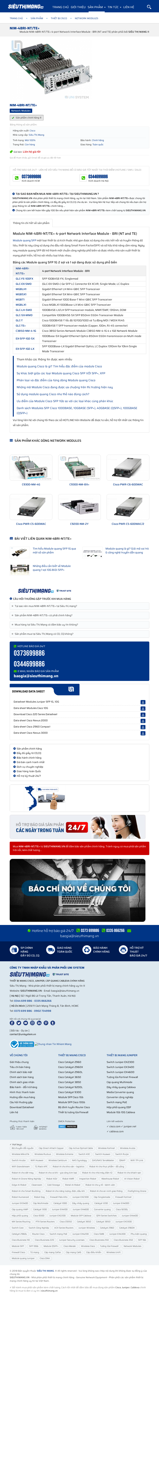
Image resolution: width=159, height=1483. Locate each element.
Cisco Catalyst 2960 (69, 1062)
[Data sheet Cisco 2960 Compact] (143, 727)
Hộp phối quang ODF (119, 1107)
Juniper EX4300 (117, 1234)
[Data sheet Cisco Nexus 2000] (143, 721)
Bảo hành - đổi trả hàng (23, 1087)
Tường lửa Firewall (109, 1246)
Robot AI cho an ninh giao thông (106, 1191)
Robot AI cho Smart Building (26, 1191)
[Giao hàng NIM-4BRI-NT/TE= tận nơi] (79, 798)
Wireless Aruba (127, 1148)
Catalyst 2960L (19, 1234)
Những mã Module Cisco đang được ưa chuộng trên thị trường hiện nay (65, 387)
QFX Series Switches (106, 1215)
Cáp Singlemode (102, 1197)
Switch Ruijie (122, 1154)
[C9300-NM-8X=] (79, 468)
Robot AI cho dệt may (23, 1172)
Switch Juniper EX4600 (120, 1072)
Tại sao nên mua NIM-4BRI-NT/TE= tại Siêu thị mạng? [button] (45, 606)
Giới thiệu (78, 7)
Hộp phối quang (20, 1215)
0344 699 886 (23, 1001)
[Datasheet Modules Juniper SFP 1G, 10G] (143, 702)
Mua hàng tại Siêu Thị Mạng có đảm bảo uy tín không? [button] (45, 624)
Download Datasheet (22, 1107)
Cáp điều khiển (93, 1252)
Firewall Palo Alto (58, 1197)
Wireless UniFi (113, 1252)
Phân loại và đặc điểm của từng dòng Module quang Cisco (56, 380)
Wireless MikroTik (20, 1154)
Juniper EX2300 (81, 1197)
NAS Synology (79, 1160)
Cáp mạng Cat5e (52, 1252)
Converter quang (102, 1209)
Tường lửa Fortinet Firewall (122, 1077)
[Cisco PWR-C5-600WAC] (31, 507)
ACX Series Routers (63, 1227)
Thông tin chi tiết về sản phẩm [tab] (31, 223)
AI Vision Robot (132, 1178)
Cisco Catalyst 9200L (70, 1087)
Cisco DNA (45, 1258)
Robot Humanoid (20, 1197)
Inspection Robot (87, 1178)
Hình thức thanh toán (22, 1092)
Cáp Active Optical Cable (81, 1148)
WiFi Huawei (37, 1160)
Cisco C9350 (66, 1221)
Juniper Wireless (87, 1227)
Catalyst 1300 (40, 1209)
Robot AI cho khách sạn (129, 1172)
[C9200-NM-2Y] (79, 507)
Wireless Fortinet (106, 1148)
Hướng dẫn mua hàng (22, 1097)
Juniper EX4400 (130, 1215)
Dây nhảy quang (80, 1203)
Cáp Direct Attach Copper (51, 1148)
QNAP (122, 1160)
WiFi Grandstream (21, 1166)
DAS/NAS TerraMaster (103, 1160)
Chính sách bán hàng (22, 1077)
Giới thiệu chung (19, 1062)
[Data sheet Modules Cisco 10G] (143, 708)
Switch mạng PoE (117, 1102)
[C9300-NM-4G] (31, 468)
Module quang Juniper (23, 1258)
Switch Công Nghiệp (39, 1227)
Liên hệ (128, 7)
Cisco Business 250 (99, 1240)
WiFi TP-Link (136, 1160)
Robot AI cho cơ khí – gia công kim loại (58, 1172)
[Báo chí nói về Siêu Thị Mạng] (79, 890)
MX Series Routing (21, 1221)
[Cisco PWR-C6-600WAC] (128, 468)
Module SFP (18, 1246)
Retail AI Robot (72, 1185)
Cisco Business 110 (21, 1240)
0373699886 (31, 177)
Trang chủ (60, 7)
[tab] (79, 606)
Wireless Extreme (64, 1154)
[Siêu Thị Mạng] (25, 7)
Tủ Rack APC (41, 1166)
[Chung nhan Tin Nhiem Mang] (53, 1044)
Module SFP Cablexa (81, 1215)
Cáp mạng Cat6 (73, 1252)
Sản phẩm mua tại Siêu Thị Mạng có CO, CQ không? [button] (43, 634)
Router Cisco (38, 1234)
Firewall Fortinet (123, 1197)
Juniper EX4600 (81, 1209)
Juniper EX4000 (121, 1203)
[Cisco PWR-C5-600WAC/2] (128, 507)
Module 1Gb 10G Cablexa (121, 1112)
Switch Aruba (18, 1160)
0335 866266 (43, 1001)
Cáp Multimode (40, 1203)
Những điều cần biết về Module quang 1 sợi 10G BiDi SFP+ (52, 568)
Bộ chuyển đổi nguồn (23, 1148)
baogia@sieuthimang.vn (36, 676)
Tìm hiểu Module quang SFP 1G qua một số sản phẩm (54, 550)
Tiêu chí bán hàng (20, 1067)
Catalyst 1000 (60, 1203)
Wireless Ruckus (43, 1154)
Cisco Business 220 (44, 1240)
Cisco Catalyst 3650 (69, 1077)
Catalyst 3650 (84, 1221)
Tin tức (113, 7)
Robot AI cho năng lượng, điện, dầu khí (65, 1191)
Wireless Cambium (57, 1160)
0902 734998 (42, 1011)
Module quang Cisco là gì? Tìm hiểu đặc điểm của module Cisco (59, 366)
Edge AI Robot (19, 1185)
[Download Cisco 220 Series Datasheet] (143, 715)
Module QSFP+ (51, 1246)
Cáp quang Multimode (119, 1082)
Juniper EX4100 (59, 1209)
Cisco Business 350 (123, 1240)
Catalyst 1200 (101, 1203)
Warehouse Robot (110, 1178)
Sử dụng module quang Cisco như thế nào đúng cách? (53, 394)
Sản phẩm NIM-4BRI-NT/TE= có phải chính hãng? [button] (43, 615)
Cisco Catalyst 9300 (69, 1092)
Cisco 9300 (38, 1215)
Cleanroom (37, 1185)
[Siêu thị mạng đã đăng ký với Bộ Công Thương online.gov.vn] (22, 1044)
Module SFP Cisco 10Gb (71, 1102)
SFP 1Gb (142, 1240)
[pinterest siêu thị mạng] (47, 1023)
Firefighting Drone (137, 1191)
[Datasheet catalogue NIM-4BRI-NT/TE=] (79, 689)
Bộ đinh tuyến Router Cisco (74, 1107)
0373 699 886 (23, 1011)
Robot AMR (68, 1178)
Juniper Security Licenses (71, 1240)
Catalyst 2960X (127, 1227)
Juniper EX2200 (57, 1215)
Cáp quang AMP (20, 1209)
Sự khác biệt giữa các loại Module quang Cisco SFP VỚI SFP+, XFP (61, 373)
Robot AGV (51, 1178)
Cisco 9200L (122, 1209)
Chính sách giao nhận (22, 1082)
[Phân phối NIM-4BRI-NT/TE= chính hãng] (79, 590)
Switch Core (17, 1227)
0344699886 (98, 177)
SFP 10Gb (33, 1246)
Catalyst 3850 (103, 1221)
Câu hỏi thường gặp (21, 1102)
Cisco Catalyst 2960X (70, 1067)
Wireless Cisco (88, 1246)
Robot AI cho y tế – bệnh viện (100, 1185)
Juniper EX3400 (20, 1203)
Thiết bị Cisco (59, 18)
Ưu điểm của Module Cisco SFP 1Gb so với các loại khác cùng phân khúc (65, 401)
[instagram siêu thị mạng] (33, 1023)
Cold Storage (53, 1185)
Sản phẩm (96, 7)
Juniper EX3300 (124, 1221)
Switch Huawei (102, 1154)
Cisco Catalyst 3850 (69, 1082)
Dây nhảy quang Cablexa (121, 1087)
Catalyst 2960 (107, 1227)
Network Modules (132, 1246)
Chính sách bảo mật (21, 1072)
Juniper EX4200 (81, 1234)
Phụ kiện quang (139, 1234)
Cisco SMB (99, 1234)
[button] (149, 7)
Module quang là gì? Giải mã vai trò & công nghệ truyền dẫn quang (127, 550)
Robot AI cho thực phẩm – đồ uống (106, 1166)
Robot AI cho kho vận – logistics (68, 1166)
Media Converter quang (120, 1092)
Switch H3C (84, 1154)
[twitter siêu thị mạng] (19, 1023)
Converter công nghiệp (120, 1097)
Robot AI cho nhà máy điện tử (97, 1172)
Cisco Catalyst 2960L (70, 1072)
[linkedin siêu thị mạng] (40, 1023)
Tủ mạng (34, 1252)
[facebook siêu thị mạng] (13, 1023)
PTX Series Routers (45, 1221)
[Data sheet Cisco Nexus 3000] (143, 733)
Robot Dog (39, 1197)
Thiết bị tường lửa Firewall (73, 1112)
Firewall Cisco (18, 1252)
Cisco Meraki (70, 1246)
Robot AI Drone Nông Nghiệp (26, 1178)
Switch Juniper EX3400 (120, 1067)
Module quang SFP (24, 240)
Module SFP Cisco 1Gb (70, 1097)
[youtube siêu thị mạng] (26, 1023)
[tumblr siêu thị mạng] (53, 1023)
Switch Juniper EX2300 (120, 1062)
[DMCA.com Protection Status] (68, 1126)
